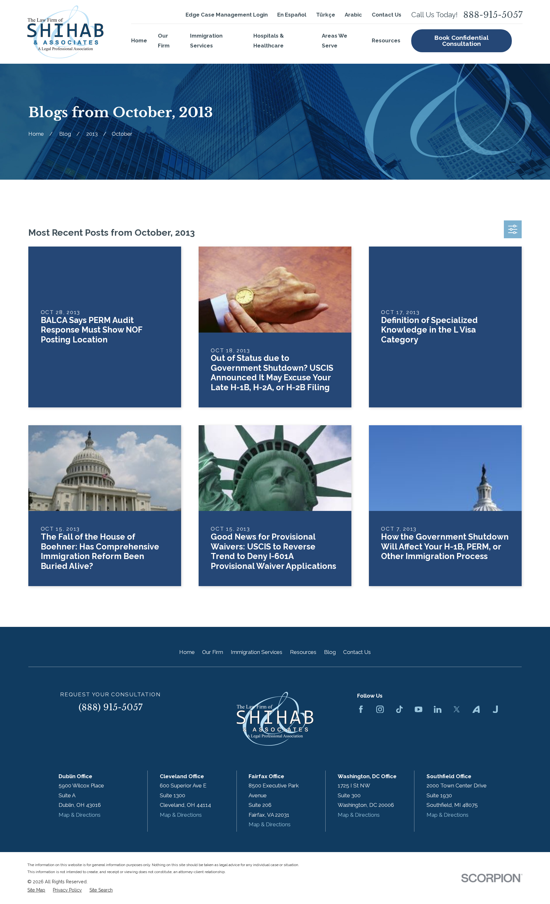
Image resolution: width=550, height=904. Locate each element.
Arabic (353, 14)
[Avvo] (476, 709)
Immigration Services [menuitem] (206, 40)
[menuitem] (36, 890)
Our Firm (212, 652)
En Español (291, 14)
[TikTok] (399, 709)
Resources (303, 652)
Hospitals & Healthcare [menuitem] (268, 40)
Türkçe (325, 14)
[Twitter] (457, 709)
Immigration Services (256, 652)
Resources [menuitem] (386, 40)
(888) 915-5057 (111, 707)
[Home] (65, 31)
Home (187, 652)
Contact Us (386, 14)
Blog (330, 652)
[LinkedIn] (437, 709)
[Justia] (495, 709)
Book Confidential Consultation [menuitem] (461, 40)
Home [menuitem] (139, 40)
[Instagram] (380, 709)
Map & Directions (80, 815)
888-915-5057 (493, 15)
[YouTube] (418, 709)
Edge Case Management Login (227, 14)
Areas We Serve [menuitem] (334, 40)
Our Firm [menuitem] (164, 40)
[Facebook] (361, 709)
